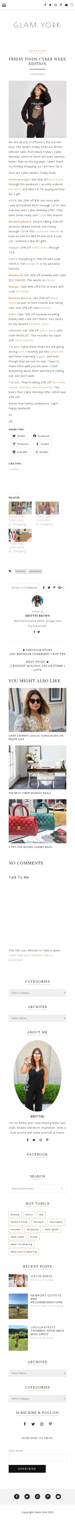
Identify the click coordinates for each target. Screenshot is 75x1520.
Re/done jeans (39, 324)
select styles (48, 330)
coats (42, 215)
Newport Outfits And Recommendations (47, 1299)
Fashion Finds (19, 1222)
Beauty (15, 1214)
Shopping (38, 51)
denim (51, 280)
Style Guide (52, 1229)
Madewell (16, 275)
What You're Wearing (24, 1251)
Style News (17, 1236)
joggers (41, 356)
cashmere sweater (48, 231)
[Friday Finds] (20, 508)
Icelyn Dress (41, 1276)
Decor (29, 1214)
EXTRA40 (22, 291)
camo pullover (24, 340)
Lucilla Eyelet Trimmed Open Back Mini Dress (47, 1330)
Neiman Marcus (20, 298)
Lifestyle (39, 1222)
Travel (34, 1236)
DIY (41, 1214)
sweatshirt (57, 351)
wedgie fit (32, 264)
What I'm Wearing (21, 1244)
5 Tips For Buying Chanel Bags (30, 847)
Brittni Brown (37, 615)
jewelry (46, 308)
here (21, 351)
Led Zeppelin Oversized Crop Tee (37, 654)
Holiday (21, 571)
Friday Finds (17, 516)
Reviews (16, 1229)
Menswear (56, 1222)
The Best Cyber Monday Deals (30, 793)
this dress (15, 189)
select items (40, 247)
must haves (56, 179)
